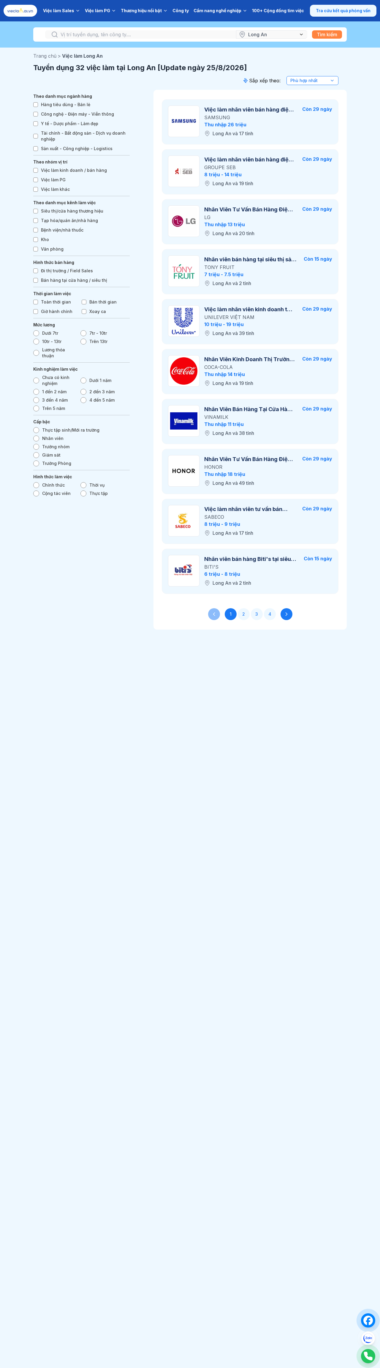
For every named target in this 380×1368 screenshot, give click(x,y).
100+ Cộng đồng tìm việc (278, 10)
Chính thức (53, 485)
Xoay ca (97, 311)
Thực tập (98, 493)
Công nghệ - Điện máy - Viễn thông (77, 114)
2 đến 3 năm (102, 391)
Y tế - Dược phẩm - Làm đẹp (69, 123)
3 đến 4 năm (55, 399)
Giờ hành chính (56, 311)
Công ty (180, 10)
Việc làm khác (55, 189)
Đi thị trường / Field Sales (67, 270)
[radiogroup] (81, 344)
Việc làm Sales (58, 10)
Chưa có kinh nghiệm (55, 380)
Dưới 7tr (50, 333)
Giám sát (51, 454)
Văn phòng (52, 248)
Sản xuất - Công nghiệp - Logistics (77, 148)
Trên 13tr (98, 341)
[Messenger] (368, 1320)
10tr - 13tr (51, 341)
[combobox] (312, 80)
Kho (45, 239)
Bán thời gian (103, 301)
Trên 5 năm (53, 408)
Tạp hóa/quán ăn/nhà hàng (69, 220)
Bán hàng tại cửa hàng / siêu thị (74, 280)
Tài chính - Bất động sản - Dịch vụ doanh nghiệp (83, 135)
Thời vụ (96, 485)
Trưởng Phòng (56, 463)
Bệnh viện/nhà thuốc (62, 229)
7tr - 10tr (98, 333)
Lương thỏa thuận (53, 352)
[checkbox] (35, 104)
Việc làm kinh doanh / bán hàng (74, 170)
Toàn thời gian (56, 301)
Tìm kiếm (327, 34)
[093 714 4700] (368, 1356)
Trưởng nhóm (55, 446)
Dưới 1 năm (100, 380)
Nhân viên (53, 438)
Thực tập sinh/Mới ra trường (70, 430)
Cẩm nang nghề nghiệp (217, 10)
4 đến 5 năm (102, 399)
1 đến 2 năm (54, 391)
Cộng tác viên (56, 493)
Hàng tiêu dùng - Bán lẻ (65, 104)
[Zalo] (368, 1338)
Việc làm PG (97, 10)
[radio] (36, 333)
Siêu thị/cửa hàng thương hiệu (72, 210)
